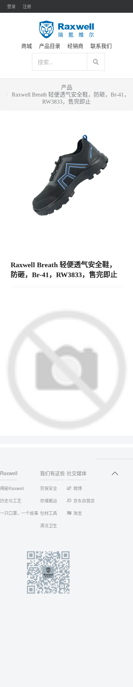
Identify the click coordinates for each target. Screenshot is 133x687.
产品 (66, 87)
